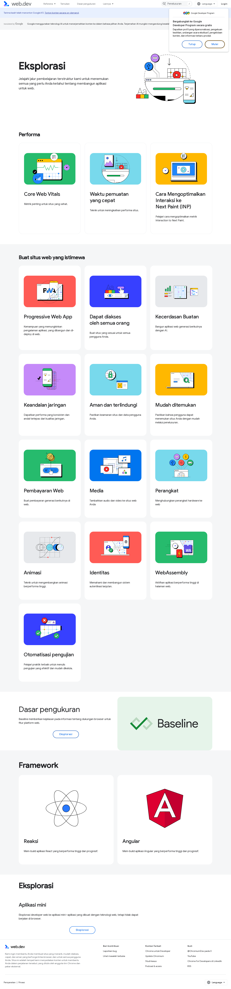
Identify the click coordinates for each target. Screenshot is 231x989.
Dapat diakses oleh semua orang (109, 319)
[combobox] (176, 4)
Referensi (48, 3)
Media (96, 490)
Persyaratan (10, 982)
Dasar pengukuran (86, 3)
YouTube (191, 956)
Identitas (99, 572)
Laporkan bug (110, 951)
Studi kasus (151, 961)
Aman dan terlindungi (113, 405)
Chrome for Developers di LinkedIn (204, 961)
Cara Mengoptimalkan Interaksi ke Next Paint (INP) (180, 200)
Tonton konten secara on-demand (62, 12)
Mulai (215, 44)
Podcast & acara (153, 966)
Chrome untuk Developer (157, 951)
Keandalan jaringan (45, 405)
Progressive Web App (48, 316)
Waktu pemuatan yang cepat (109, 197)
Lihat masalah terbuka (114, 956)
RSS (189, 966)
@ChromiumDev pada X (199, 951)
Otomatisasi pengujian (49, 654)
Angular (131, 841)
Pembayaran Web (44, 490)
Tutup (192, 44)
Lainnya (107, 3)
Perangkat (166, 490)
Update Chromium (154, 956)
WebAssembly (171, 572)
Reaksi (31, 841)
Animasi (32, 572)
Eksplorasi (65, 734)
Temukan (65, 3)
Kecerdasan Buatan (177, 316)
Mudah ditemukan (175, 405)
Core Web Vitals (42, 194)
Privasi (22, 982)
